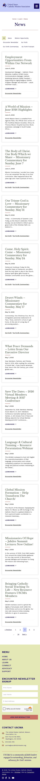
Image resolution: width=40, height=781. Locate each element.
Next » (24, 634)
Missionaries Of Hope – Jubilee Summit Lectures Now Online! (19, 541)
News (10, 38)
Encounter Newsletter (10, 42)
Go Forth (24, 42)
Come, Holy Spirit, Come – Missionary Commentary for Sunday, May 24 (18, 254)
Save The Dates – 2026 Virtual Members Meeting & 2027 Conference (19, 396)
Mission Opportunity (22, 38)
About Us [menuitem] (6, 660)
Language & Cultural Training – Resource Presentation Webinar (19, 445)
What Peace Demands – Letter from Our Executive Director (19, 349)
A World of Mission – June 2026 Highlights (19, 108)
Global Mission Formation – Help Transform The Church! (17, 494)
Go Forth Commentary (11, 46)
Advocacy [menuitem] (7, 668)
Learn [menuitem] (5, 663)
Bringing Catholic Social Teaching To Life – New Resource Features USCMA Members (18, 589)
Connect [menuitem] (6, 666)
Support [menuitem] (6, 671)
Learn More (10, 89)
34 (18, 634)
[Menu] (36, 6)
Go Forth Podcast (28, 46)
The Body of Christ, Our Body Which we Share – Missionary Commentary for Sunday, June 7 (18, 157)
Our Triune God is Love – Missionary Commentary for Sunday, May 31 (17, 205)
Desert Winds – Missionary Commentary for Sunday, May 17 (16, 302)
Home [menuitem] (5, 657)
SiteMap (17, 772)
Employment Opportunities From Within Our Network (18, 60)
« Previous (8, 629)
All (4, 38)
